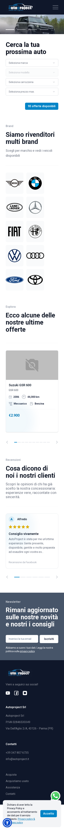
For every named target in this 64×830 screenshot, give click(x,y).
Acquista (11, 774)
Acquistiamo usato (17, 781)
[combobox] (32, 63)
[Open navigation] (55, 7)
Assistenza (13, 787)
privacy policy (27, 651)
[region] (32, 397)
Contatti (10, 794)
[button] (7, 822)
